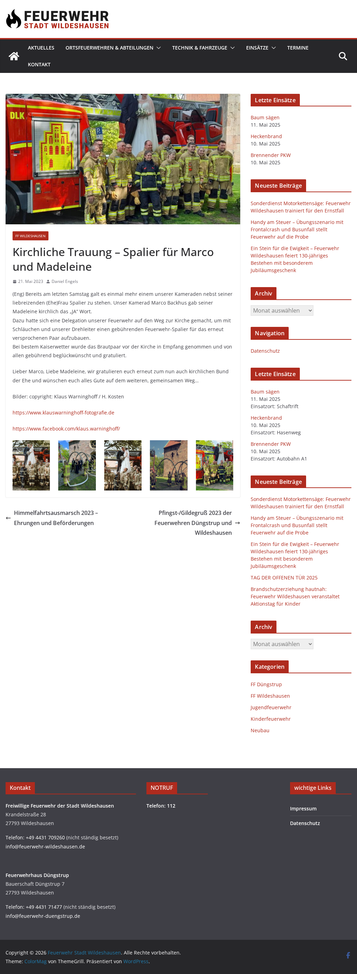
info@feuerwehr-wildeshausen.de (45, 846)
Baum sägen (265, 117)
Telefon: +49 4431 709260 (35, 837)
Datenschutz (265, 350)
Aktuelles (41, 47)
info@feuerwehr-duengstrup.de (43, 916)
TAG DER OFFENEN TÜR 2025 (284, 577)
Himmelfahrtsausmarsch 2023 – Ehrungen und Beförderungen (56, 518)
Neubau (260, 730)
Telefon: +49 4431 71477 (34, 907)
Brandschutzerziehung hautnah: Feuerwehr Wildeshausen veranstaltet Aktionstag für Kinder (295, 596)
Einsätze (257, 47)
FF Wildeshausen (30, 235)
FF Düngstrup (266, 684)
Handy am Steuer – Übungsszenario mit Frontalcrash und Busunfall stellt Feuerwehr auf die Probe (297, 229)
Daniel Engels (65, 281)
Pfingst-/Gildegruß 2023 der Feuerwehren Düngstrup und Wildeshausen (193, 523)
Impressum (303, 808)
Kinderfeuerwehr (271, 718)
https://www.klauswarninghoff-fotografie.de (63, 412)
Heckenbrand (266, 136)
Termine (298, 47)
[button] (157, 48)
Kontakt (39, 64)
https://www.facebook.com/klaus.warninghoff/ (66, 428)
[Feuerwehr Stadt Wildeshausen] (14, 56)
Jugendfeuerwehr (271, 707)
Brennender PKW (271, 155)
